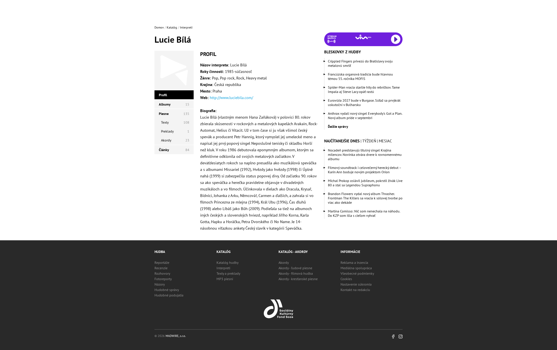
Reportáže (161, 262)
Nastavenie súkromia (356, 284)
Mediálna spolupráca (356, 268)
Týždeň (369, 140)
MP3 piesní (224, 279)
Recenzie (161, 268)
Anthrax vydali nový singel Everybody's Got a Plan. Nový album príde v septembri (365, 115)
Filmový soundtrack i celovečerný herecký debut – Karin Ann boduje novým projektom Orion (364, 169)
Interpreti (186, 27)
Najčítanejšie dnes (342, 140)
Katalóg (172, 27)
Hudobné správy (166, 290)
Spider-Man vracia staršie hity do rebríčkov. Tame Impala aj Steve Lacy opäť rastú (364, 89)
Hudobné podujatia (168, 295)
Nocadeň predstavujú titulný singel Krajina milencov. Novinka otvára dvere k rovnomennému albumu (365, 154)
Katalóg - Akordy (293, 251)
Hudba (159, 251)
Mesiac (385, 140)
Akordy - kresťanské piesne (298, 279)
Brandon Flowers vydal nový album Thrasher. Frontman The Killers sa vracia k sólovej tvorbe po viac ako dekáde (365, 198)
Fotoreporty (163, 279)
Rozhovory (162, 273)
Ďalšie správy (338, 126)
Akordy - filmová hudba (295, 273)
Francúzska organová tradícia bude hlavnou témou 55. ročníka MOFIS (360, 76)
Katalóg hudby (227, 262)
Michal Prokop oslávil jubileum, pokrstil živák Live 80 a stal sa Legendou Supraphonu (365, 182)
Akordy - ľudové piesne (295, 268)
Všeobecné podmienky (357, 273)
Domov (159, 27)
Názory (159, 284)
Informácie (350, 251)
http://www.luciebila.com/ (231, 97)
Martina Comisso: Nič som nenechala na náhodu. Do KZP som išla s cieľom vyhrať (364, 213)
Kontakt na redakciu (355, 290)
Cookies (346, 279)
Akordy (283, 262)
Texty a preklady (228, 273)
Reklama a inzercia (354, 262)
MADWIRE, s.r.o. (176, 336)
